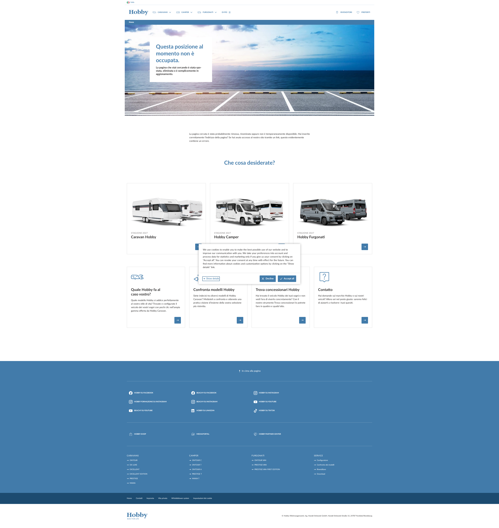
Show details (212, 279)
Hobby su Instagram (269, 393)
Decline (270, 279)
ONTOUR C (197, 460)
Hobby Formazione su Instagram (150, 402)
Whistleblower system (180, 498)
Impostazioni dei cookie (202, 498)
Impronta (150, 498)
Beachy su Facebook (206, 393)
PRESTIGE (134, 478)
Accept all (289, 279)
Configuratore (322, 460)
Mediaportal (202, 434)
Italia (132, 2)
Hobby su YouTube (267, 402)
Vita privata (162, 498)
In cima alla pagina (251, 371)
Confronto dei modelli (325, 465)
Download (321, 474)
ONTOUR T (196, 465)
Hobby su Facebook (143, 393)
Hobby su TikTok (267, 410)
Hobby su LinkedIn (205, 410)
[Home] (138, 12)
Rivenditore (321, 469)
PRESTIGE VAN (260, 465)
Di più (224, 12)
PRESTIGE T (197, 474)
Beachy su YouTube (143, 410)
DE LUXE (133, 465)
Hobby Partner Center (270, 434)
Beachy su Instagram (206, 402)
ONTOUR (133, 460)
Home (129, 498)
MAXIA (132, 483)
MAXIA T (195, 478)
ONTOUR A (197, 469)
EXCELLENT (134, 469)
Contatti (139, 498)
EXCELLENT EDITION (138, 474)
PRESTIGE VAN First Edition (267, 469)
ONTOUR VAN (260, 460)
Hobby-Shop (140, 434)
